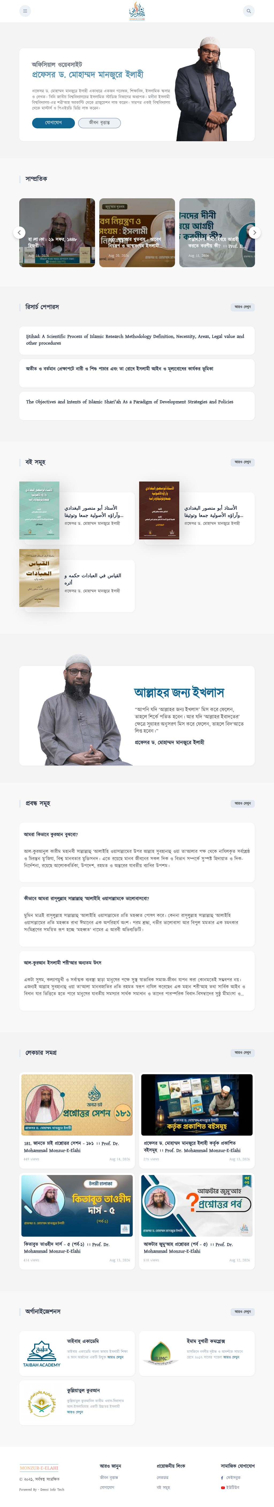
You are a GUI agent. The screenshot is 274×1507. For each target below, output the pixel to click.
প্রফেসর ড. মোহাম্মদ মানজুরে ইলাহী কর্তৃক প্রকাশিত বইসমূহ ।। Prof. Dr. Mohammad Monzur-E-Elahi (192, 1146)
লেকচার (162, 1478)
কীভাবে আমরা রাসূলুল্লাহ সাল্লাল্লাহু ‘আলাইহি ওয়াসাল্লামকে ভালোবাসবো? (86, 899)
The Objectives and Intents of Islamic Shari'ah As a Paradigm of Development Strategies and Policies (129, 401)
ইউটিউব (232, 1488)
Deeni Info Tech (52, 1489)
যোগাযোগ (53, 123)
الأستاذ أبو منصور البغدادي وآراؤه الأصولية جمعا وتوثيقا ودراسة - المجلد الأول (92, 512)
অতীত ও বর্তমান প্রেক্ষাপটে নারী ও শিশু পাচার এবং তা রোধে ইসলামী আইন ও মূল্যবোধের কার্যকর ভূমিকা (119, 369)
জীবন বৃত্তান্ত (99, 123)
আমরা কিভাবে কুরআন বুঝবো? (51, 834)
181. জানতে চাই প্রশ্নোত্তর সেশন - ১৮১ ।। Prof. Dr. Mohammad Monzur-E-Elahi (71, 1146)
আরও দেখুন (243, 307)
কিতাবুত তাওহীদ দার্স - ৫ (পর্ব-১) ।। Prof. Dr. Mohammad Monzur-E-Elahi (66, 1247)
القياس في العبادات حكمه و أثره (92, 579)
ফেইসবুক (233, 1478)
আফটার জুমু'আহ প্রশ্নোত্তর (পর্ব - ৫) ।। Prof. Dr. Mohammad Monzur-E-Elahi (188, 1247)
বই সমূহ (163, 1488)
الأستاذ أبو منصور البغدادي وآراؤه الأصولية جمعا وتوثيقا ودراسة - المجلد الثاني (212, 512)
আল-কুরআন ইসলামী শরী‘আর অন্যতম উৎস (62, 963)
